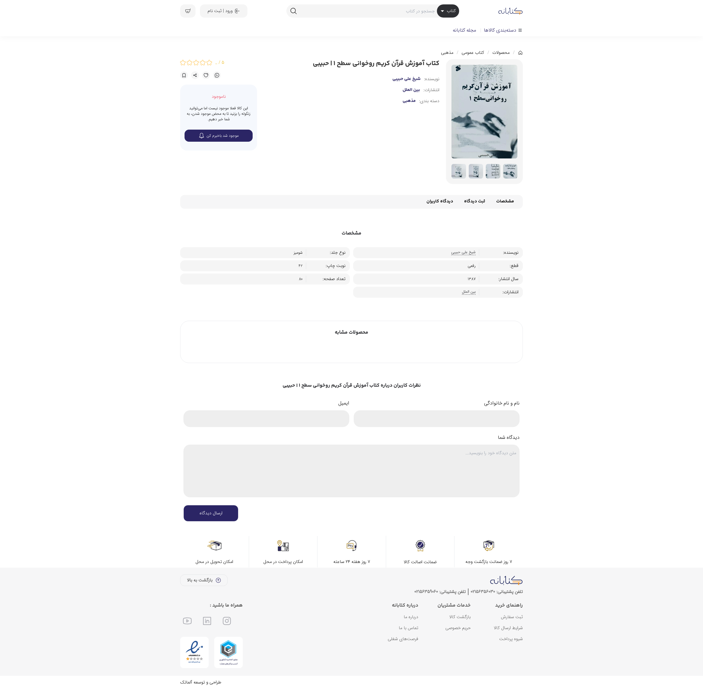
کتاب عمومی (473, 52)
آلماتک (186, 682)
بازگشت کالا (460, 616)
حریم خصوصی (458, 627)
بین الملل (411, 90)
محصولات (501, 52)
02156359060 (426, 591)
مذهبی (447, 52)
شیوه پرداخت (511, 638)
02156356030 (483, 591)
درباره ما (411, 616)
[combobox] (372, 11)
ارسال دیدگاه (211, 513)
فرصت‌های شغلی (403, 638)
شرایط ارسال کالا (508, 627)
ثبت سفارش (512, 616)
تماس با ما (408, 627)
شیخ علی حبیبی (406, 79)
